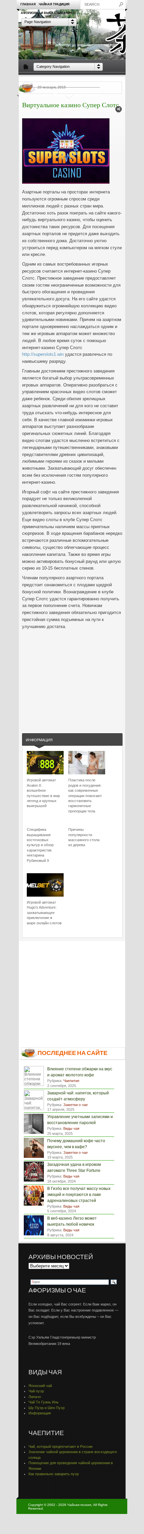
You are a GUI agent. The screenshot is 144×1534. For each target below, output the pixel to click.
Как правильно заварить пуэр (53, 1474)
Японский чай (40, 1386)
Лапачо (34, 1397)
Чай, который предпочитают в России (60, 1446)
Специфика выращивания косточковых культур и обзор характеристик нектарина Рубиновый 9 (40, 844)
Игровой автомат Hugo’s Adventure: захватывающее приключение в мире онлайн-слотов (44, 912)
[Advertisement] (72, 675)
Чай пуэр (36, 1391)
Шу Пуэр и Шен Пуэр (46, 1408)
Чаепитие (84, 80)
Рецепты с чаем (35, 95)
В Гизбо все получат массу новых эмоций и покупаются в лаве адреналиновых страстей (79, 1194)
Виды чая (29, 80)
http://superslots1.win (43, 354)
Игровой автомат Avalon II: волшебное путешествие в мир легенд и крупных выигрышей (43, 793)
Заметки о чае (110, 80)
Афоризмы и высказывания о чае (48, 14)
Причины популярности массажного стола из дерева (83, 837)
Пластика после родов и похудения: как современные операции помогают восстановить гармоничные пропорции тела (85, 795)
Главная (27, 4)
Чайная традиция (54, 4)
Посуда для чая (57, 80)
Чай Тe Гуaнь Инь (43, 1402)
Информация (39, 740)
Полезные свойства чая (75, 95)
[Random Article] (118, 111)
